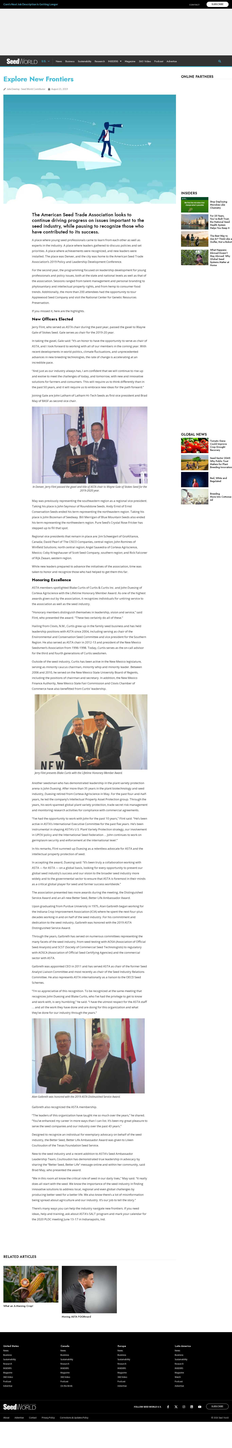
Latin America (183, 1346)
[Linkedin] (192, 1407)
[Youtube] (200, 1407)
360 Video (145, 61)
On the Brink (66, 1385)
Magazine (130, 61)
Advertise (172, 61)
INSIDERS (113, 61)
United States (11, 1346)
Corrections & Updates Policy (74, 1417)
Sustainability (84, 61)
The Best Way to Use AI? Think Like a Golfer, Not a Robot (221, 239)
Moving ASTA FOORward (76, 1317)
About (6, 1417)
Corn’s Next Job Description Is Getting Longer (30, 4)
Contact (33, 1417)
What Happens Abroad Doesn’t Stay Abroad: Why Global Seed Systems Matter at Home (220, 257)
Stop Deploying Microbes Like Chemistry (218, 204)
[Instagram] (184, 1407)
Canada (65, 1346)
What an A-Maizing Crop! (18, 1306)
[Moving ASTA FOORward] (89, 1312)
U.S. (44, 61)
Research (100, 61)
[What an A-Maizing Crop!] (30, 1302)
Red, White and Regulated (218, 479)
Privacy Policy (48, 1417)
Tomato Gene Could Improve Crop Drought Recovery (218, 445)
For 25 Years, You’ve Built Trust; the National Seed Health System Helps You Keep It (220, 222)
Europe (122, 1346)
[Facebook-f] (168, 1407)
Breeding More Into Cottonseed (220, 497)
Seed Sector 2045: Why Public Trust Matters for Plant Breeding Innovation (221, 462)
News (59, 61)
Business (70, 61)
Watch (178, 1377)
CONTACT (194, 4)
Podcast (158, 61)
